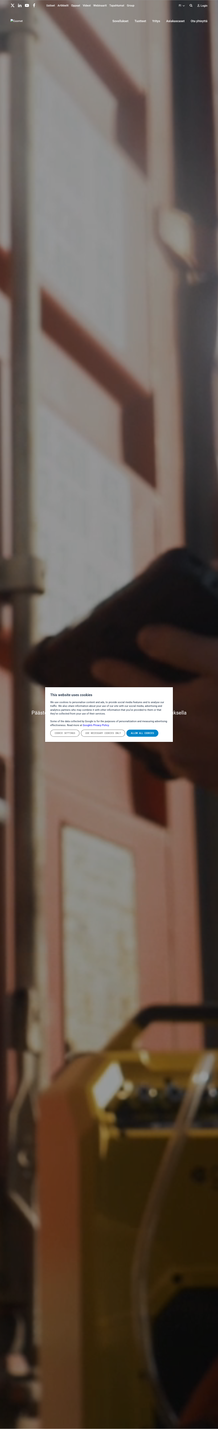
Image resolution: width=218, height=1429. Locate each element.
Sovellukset (120, 21)
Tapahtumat (116, 5)
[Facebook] (34, 5)
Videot (87, 5)
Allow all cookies (142, 733)
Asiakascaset (175, 21)
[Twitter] (13, 5)
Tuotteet (140, 21)
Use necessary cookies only (103, 733)
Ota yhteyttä (199, 21)
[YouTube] (27, 5)
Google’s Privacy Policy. (96, 725)
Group (130, 5)
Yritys (156, 21)
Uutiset (50, 5)
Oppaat (75, 5)
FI (180, 5)
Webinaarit (100, 5)
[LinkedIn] (20, 5)
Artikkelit (63, 5)
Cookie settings (65, 733)
